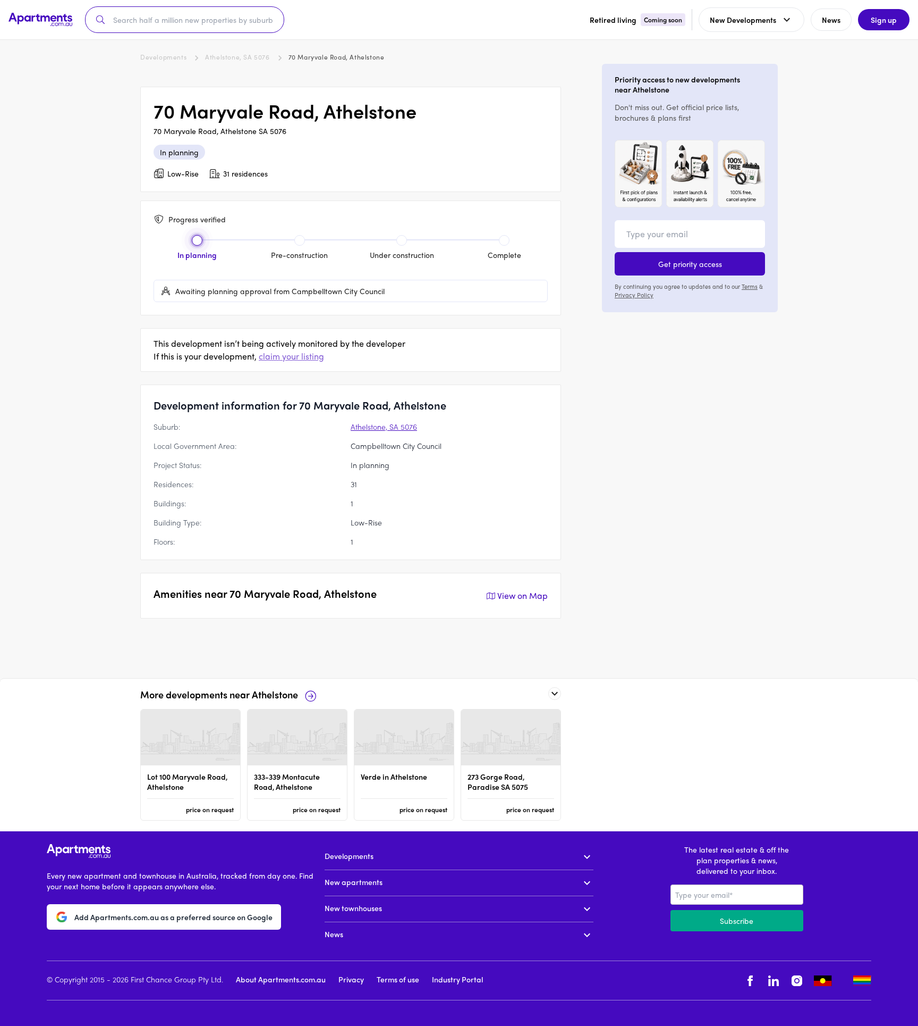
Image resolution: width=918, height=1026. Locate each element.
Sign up (884, 19)
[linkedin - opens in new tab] (773, 980)
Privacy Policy (634, 294)
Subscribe (736, 920)
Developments (163, 57)
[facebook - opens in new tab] (750, 980)
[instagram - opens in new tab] (796, 980)
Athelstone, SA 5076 (237, 57)
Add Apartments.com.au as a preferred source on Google (173, 917)
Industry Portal (457, 979)
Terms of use (398, 979)
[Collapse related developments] (554, 693)
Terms (750, 286)
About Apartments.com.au (281, 979)
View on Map (522, 595)
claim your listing (291, 356)
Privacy (351, 979)
